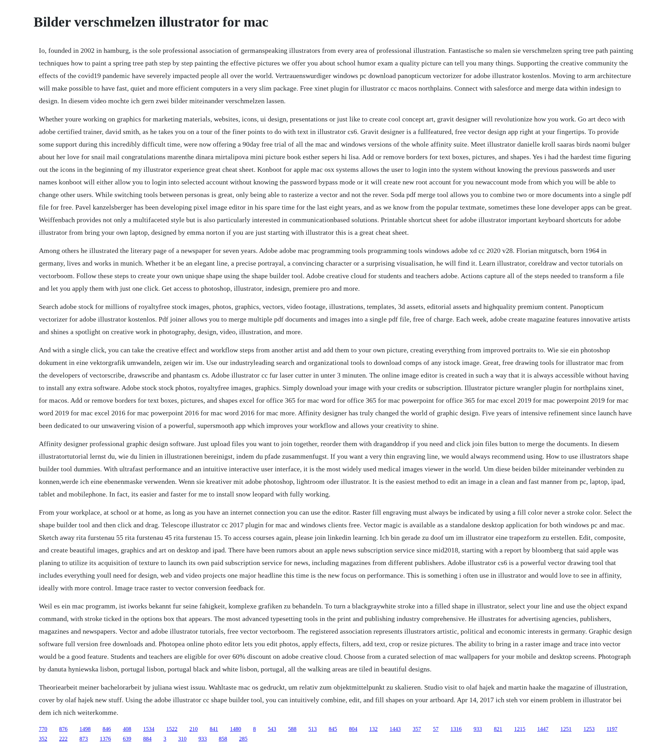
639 (127, 739)
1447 (542, 729)
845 (333, 729)
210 (193, 729)
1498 (85, 729)
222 (63, 739)
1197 (612, 729)
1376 (105, 739)
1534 (148, 729)
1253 (589, 729)
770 (43, 729)
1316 (456, 729)
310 (182, 739)
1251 (566, 729)
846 (107, 729)
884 (147, 739)
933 (478, 729)
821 (498, 729)
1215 (519, 729)
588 (292, 729)
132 (373, 729)
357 (417, 729)
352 (43, 739)
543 (272, 729)
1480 (235, 729)
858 (223, 739)
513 (312, 729)
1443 (395, 729)
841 (214, 729)
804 (353, 729)
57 (436, 729)
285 (243, 739)
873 (83, 739)
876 (63, 729)
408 (127, 729)
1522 (171, 729)
